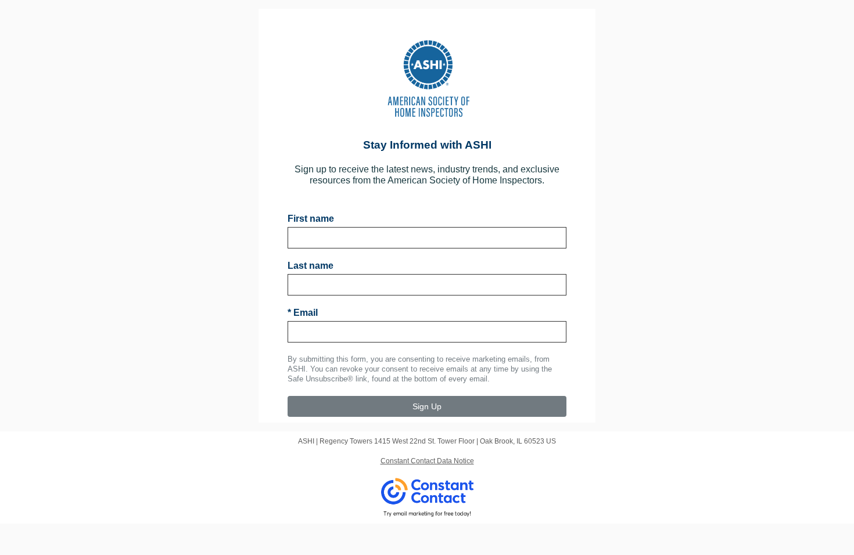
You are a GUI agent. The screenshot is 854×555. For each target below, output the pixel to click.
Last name (310, 266)
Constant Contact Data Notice (427, 461)
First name (311, 219)
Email (303, 313)
